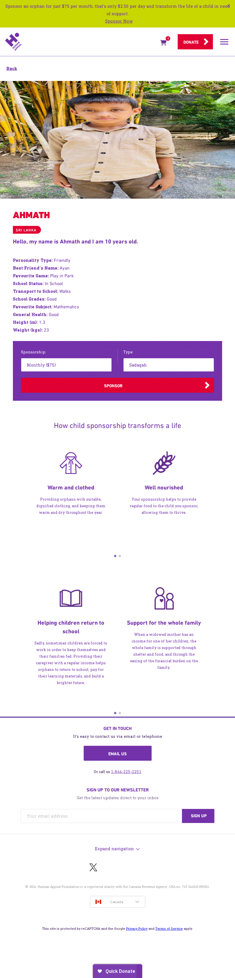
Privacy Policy (137, 929)
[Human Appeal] (80, 41)
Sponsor (113, 385)
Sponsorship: (33, 352)
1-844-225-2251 (126, 771)
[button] (115, 556)
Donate (191, 42)
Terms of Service (169, 929)
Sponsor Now (119, 21)
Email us (117, 753)
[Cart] (163, 44)
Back (11, 68)
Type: (128, 352)
